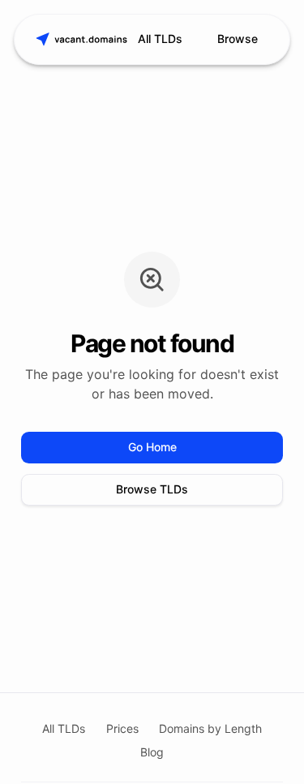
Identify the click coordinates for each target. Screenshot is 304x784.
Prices (122, 728)
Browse (237, 38)
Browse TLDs (152, 489)
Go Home (152, 447)
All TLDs (160, 38)
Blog (152, 752)
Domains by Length (210, 728)
